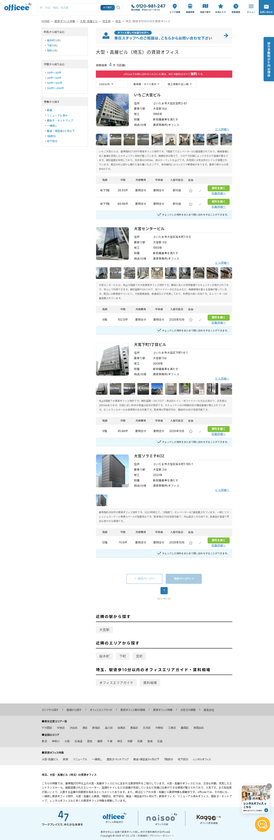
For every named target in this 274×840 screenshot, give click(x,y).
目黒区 (121, 727)
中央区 (61, 727)
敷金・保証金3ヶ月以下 (61, 131)
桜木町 (51, 40)
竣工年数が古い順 (178, 84)
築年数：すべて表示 (144, 84)
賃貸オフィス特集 (64, 21)
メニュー (250, 2)
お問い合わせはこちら (266, 6)
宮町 (49, 50)
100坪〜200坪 (55, 88)
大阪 (67, 741)
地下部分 (52, 141)
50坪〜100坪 (54, 83)
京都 (129, 741)
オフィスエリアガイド (116, 683)
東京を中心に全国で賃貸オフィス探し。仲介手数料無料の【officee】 (135, 832)
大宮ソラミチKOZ (149, 456)
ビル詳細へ (222, 129)
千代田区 (47, 727)
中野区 (159, 727)
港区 (84, 727)
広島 (159, 741)
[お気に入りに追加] (191, 191)
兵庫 (139, 741)
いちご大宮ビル (147, 95)
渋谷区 (73, 727)
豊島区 (134, 727)
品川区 (109, 727)
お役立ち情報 (188, 710)
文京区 (147, 727)
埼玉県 (106, 21)
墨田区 (185, 727)
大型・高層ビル (89, 21)
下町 (49, 45)
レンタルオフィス (202, 759)
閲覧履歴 (235, 2)
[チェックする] (200, 191)
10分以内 (104, 84)
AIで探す (107, 7)
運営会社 (209, 710)
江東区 (172, 727)
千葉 (109, 741)
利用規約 (143, 835)
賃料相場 (150, 683)
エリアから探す (50, 710)
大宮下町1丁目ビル (150, 344)
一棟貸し (52, 125)
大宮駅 (104, 630)
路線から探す (74, 710)
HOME (46, 21)
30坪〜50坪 (54, 78)
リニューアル (80, 759)
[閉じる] (269, 786)
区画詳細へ (219, 193)
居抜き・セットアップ (60, 120)
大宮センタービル (149, 228)
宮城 (149, 741)
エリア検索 (175, 4)
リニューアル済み (57, 115)
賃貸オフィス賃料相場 (132, 710)
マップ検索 (205, 4)
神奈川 (56, 741)
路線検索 (190, 2)
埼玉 (118, 21)
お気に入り (220, 4)
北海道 (78, 741)
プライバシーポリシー (161, 835)
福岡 (99, 741)
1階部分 (51, 136)
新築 (49, 110)
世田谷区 (198, 727)
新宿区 (96, 727)
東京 (44, 741)
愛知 (89, 741)
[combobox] (80, 7)
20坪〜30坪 (54, 72)
